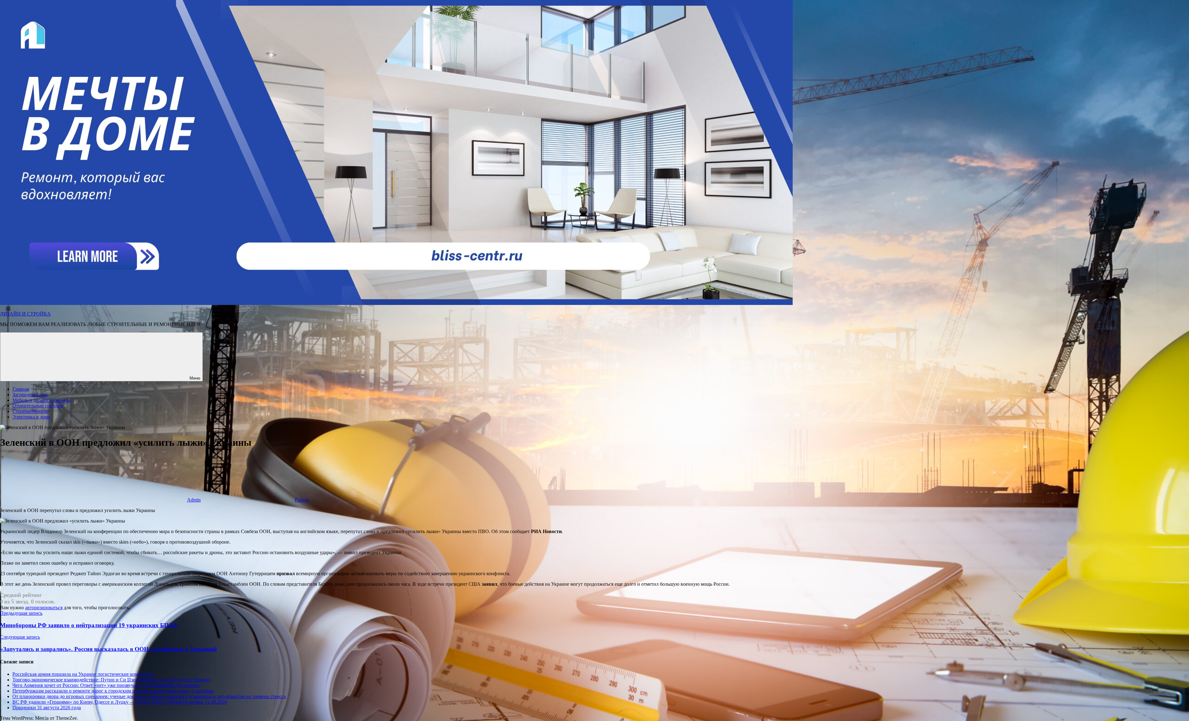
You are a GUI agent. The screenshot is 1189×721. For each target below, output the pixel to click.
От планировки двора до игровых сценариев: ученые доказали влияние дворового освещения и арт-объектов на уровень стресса (149, 696)
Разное (302, 499)
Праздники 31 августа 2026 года (46, 707)
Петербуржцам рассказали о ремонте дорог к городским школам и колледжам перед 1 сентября (112, 690)
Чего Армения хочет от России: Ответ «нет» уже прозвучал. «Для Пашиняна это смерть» (106, 685)
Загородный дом (29, 394)
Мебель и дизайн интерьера (41, 400)
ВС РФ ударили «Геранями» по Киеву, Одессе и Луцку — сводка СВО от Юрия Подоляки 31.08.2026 (119, 702)
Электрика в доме (31, 416)
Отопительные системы (37, 405)
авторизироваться (44, 607)
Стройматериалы (30, 411)
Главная (20, 389)
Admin (194, 499)
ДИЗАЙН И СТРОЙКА (25, 313)
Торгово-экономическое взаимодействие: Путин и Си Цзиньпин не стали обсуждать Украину (111, 679)
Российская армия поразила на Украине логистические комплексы (82, 674)
